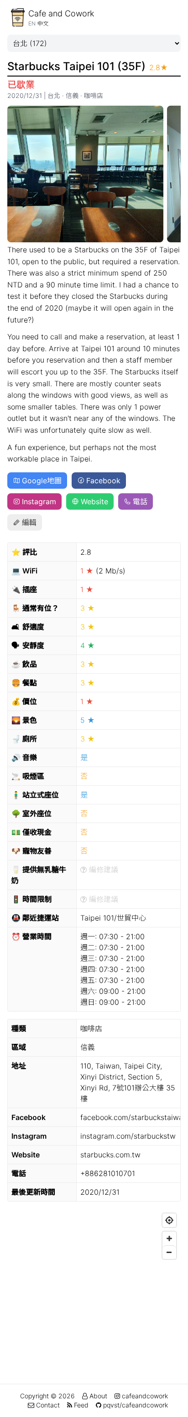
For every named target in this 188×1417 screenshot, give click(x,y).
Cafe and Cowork (61, 13)
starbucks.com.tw (110, 1154)
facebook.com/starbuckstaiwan (133, 1117)
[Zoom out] (169, 1252)
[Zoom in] (169, 1238)
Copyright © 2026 (47, 1396)
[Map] (94, 1277)
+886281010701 (107, 1173)
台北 (53, 95)
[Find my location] (169, 1220)
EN (32, 23)
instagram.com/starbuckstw (128, 1136)
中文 (42, 23)
